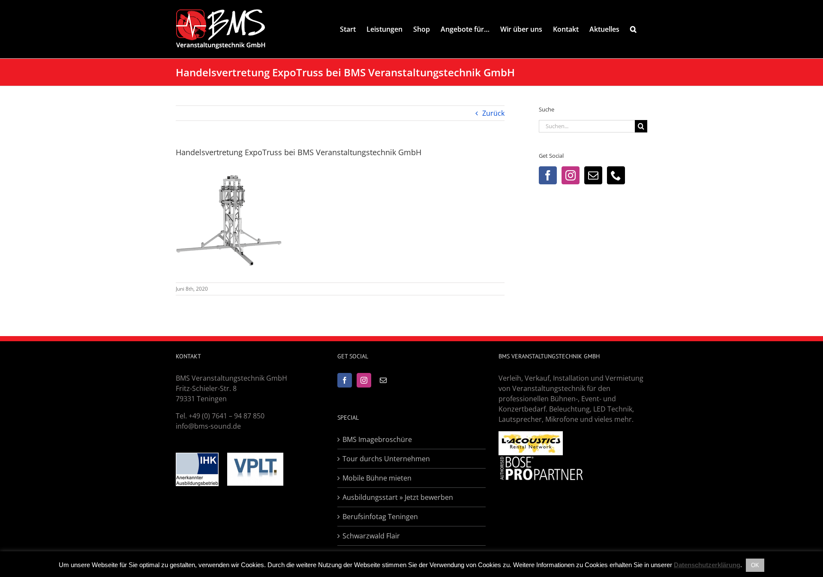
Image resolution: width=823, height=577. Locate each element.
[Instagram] (571, 175)
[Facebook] (548, 175)
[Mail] (593, 175)
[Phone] (616, 175)
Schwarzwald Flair (371, 536)
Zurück (493, 113)
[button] (633, 29)
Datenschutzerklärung (707, 564)
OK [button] (755, 565)
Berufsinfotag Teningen (380, 516)
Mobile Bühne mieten (377, 478)
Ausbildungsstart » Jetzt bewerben (397, 497)
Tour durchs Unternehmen (386, 458)
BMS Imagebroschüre (377, 439)
